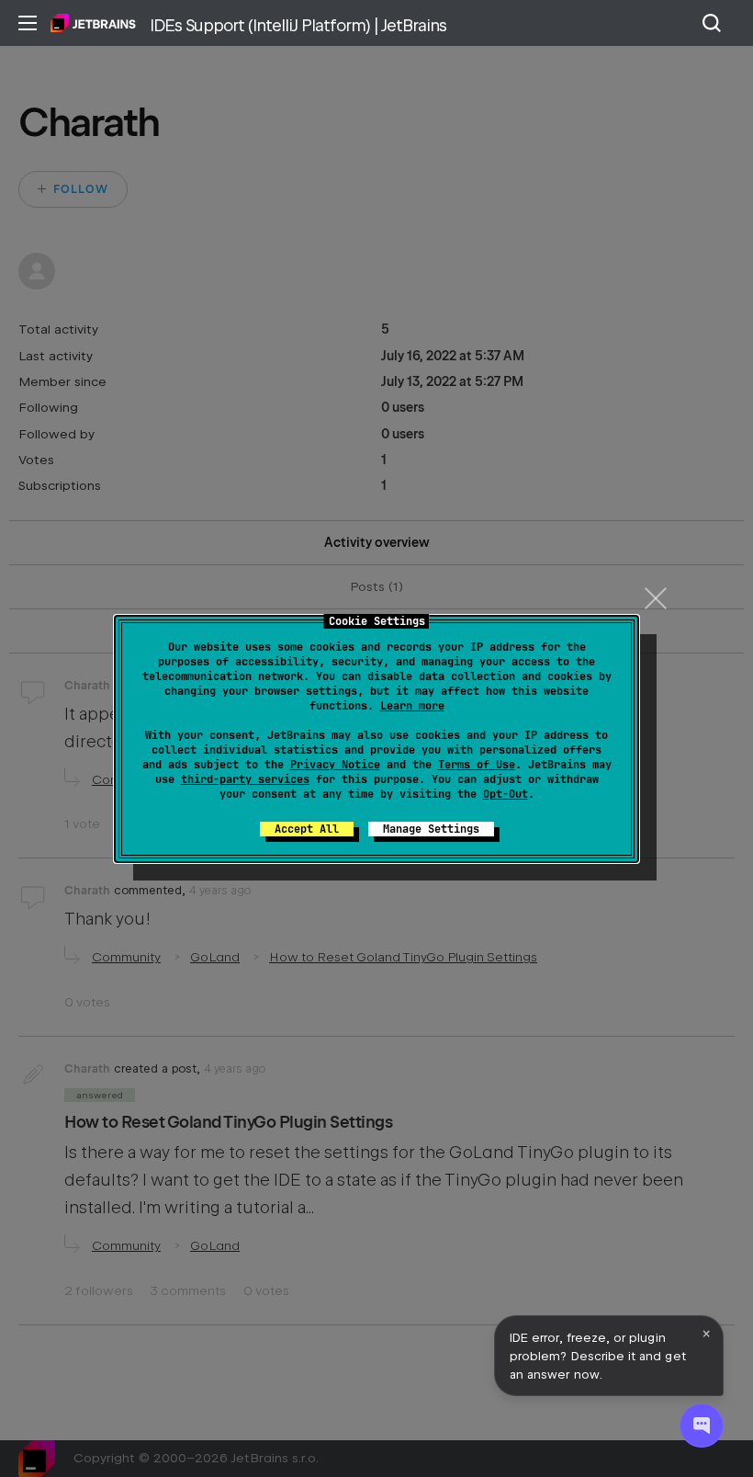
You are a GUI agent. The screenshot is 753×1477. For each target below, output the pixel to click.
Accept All (307, 829)
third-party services (245, 779)
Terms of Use (476, 764)
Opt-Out (505, 794)
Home (93, 23)
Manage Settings (431, 829)
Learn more (412, 706)
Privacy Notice (335, 764)
